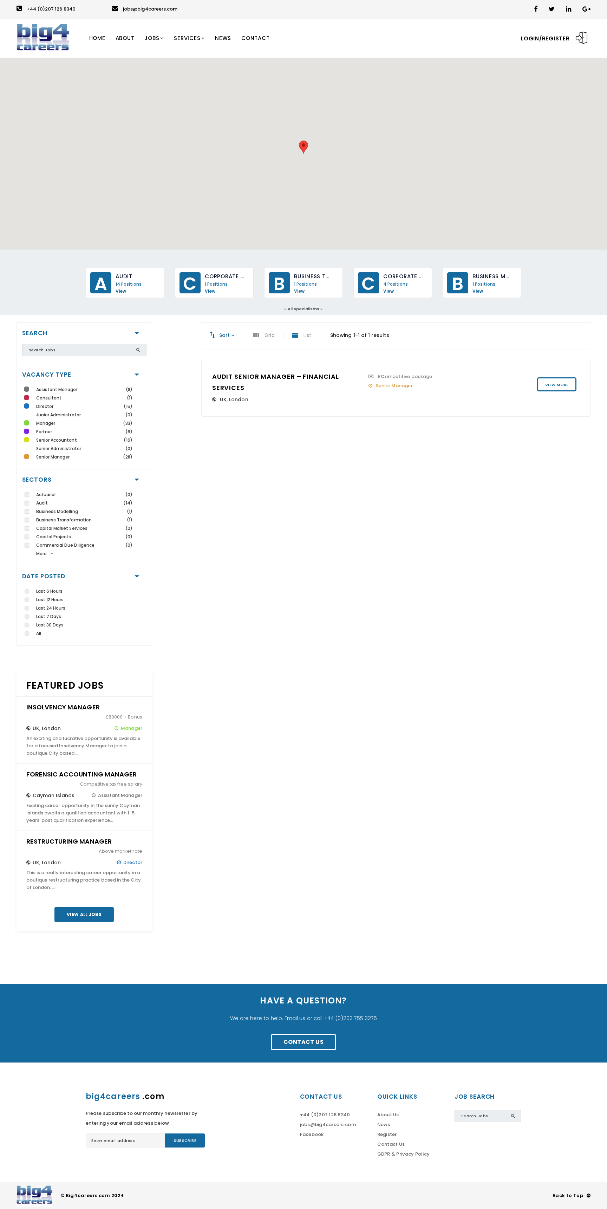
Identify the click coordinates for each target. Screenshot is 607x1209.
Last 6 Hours (49, 591)
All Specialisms (304, 309)
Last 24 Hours (51, 608)
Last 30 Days (50, 625)
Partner (44, 432)
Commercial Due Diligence (65, 545)
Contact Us (303, 1042)
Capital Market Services (62, 528)
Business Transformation (64, 520)
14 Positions (129, 284)
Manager (45, 423)
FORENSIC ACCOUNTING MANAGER (81, 774)
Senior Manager (53, 457)
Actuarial (46, 495)
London (51, 728)
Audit (42, 503)
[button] (303, 147)
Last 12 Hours (50, 600)
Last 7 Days (48, 616)
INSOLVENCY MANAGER (63, 707)
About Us (388, 1114)
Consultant (49, 398)
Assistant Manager (57, 389)
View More (556, 385)
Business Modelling (57, 511)
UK (36, 728)
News (383, 1124)
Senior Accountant (56, 440)
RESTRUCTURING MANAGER (69, 841)
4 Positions (395, 284)
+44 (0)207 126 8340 (51, 9)
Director (45, 406)
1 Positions (216, 284)
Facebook (312, 1134)
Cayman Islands (54, 795)
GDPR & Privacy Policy (403, 1154)
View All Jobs (84, 914)
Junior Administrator (58, 415)
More (41, 554)
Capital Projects (53, 537)
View (121, 291)
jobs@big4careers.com (150, 9)
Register (387, 1134)
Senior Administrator (58, 448)
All (38, 633)
